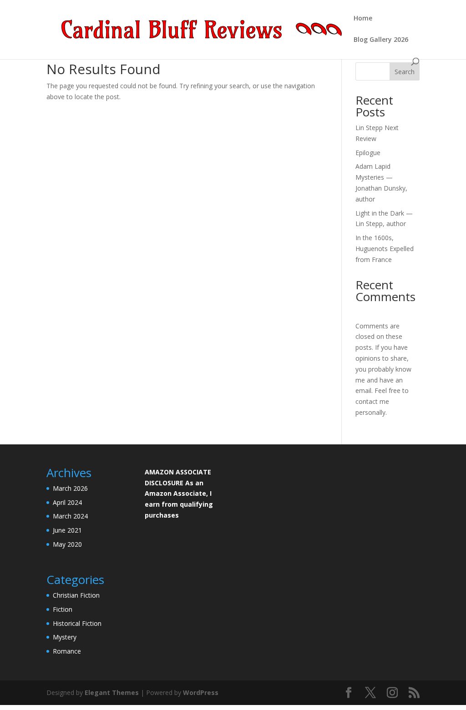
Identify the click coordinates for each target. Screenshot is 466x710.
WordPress (200, 692)
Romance (67, 651)
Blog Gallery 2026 (381, 40)
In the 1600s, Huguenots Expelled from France (384, 248)
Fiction (62, 609)
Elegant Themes (112, 692)
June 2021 (67, 530)
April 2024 (67, 502)
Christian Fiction (76, 595)
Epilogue (367, 152)
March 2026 (70, 488)
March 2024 (70, 516)
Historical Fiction (77, 623)
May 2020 (67, 544)
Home (363, 18)
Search (405, 71)
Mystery (64, 637)
